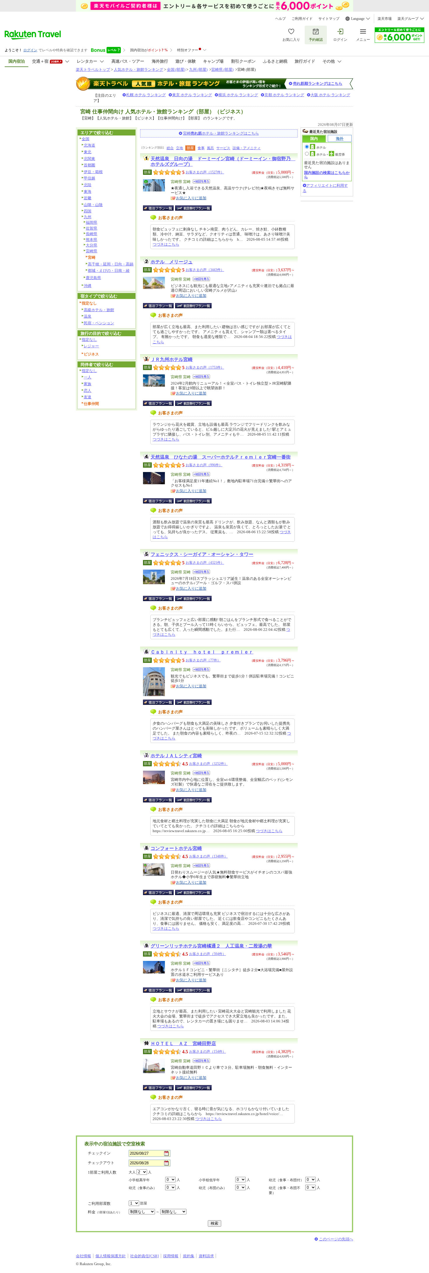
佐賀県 (91, 228)
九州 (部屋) (198, 69)
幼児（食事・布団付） (286, 1180)
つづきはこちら (166, 244)
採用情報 (170, 1256)
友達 (87, 397)
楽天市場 (385, 19)
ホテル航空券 (330, 154)
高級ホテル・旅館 (99, 310)
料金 (105, 1212)
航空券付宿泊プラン (193, 208)
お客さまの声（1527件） (205, 172)
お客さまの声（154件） (207, 1052)
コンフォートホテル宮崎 (176, 848)
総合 (170, 148)
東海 (87, 191)
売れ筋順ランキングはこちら (317, 83)
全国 (85, 139)
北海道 (89, 145)
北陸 (87, 185)
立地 (179, 148)
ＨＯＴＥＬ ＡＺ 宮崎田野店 (183, 1043)
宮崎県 (91, 251)
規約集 (188, 1256)
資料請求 (206, 1256)
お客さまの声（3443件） (205, 270)
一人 (87, 377)
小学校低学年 (209, 1180)
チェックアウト (101, 1163)
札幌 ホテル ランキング (146, 95)
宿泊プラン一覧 (161, 208)
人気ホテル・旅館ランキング (138, 69)
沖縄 (87, 286)
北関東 (89, 158)
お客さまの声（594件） (207, 954)
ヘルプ (280, 19)
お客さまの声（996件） (204, 465)
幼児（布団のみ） (213, 1188)
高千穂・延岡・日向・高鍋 (110, 264)
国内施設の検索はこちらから (327, 174)
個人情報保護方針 (110, 1256)
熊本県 (91, 239)
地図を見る (201, 181)
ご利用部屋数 (99, 1203)
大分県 (91, 245)
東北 (87, 152)
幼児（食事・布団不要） (284, 1190)
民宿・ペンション (99, 323)
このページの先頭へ (336, 1239)
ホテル (321, 147)
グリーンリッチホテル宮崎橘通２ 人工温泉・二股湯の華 (211, 945)
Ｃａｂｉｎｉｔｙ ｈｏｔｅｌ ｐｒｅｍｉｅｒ (202, 651)
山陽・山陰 (93, 205)
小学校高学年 (139, 1180)
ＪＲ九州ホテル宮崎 (172, 359)
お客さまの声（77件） (203, 660)
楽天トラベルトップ (93, 69)
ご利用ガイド (302, 19)
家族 (87, 384)
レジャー (91, 346)
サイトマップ (328, 19)
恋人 (87, 390)
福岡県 (91, 222)
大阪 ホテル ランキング (330, 95)
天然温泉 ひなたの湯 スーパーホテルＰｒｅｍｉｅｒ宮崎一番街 (221, 457)
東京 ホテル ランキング (192, 95)
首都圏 (89, 165)
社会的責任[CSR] (144, 1256)
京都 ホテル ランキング (284, 95)
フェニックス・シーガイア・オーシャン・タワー (202, 554)
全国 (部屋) (176, 69)
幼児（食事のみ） (143, 1188)
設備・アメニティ (247, 148)
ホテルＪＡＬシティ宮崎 (176, 755)
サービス (223, 148)
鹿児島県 (93, 278)
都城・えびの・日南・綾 (109, 270)
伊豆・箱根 (93, 172)
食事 (201, 148)
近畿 (87, 198)
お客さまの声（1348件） (208, 856)
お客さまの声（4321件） (205, 563)
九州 (87, 217)
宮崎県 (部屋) (222, 69)
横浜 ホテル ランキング (238, 95)
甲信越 (89, 178)
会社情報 (83, 1256)
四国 (87, 211)
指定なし (89, 339)
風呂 (210, 148)
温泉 (87, 316)
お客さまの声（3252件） (208, 764)
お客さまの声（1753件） (205, 367)
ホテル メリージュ (172, 261)
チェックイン (99, 1153)
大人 (132, 1172)
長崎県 (91, 234)
